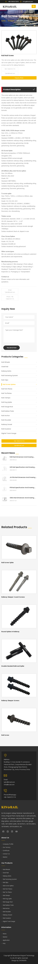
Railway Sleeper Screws (10, 700)
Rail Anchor (5, 415)
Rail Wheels (5, 362)
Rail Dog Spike (6, 402)
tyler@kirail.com (10, 73)
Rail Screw (5, 735)
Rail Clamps (5, 398)
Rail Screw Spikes (9, 384)
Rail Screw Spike (7, 562)
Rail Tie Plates (6, 393)
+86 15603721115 (9, 69)
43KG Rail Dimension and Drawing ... (22, 498)
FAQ (4, 943)
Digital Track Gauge (8, 433)
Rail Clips (4, 380)
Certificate (6, 850)
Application (6, 940)
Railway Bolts (6, 371)
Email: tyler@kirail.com (10, 291)
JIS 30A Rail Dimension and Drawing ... (23, 477)
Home (3, 21)
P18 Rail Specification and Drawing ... (22, 488)
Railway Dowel (6, 424)
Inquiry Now (19, 78)
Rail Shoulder (6, 420)
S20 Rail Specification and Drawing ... (23, 467)
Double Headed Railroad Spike (12, 666)
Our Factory (6, 847)
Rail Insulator (6, 429)
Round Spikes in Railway (10, 632)
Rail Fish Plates (6, 389)
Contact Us (6, 854)
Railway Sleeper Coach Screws (13, 597)
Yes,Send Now (11, 348)
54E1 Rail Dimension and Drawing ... (22, 457)
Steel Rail (4, 367)
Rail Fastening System (9, 375)
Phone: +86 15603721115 (10, 298)
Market (5, 857)
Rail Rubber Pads (7, 411)
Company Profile (8, 844)
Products (11, 21)
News (4, 934)
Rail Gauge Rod (7, 407)
